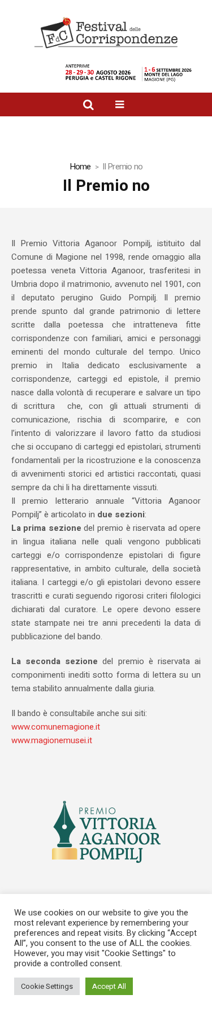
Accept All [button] (109, 986)
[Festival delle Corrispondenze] (106, 32)
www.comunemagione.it (55, 727)
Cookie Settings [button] (47, 986)
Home (80, 166)
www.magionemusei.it (51, 740)
